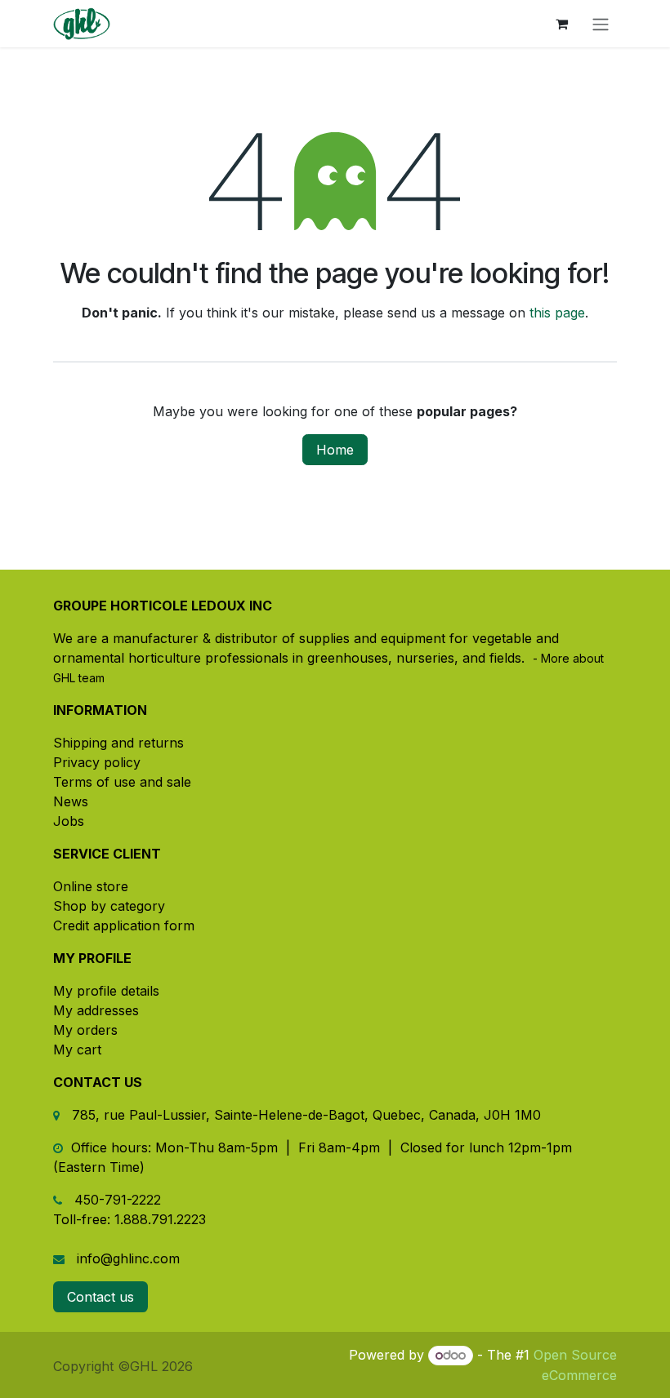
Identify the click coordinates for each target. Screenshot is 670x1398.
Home (335, 450)
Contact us (100, 1297)
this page (557, 312)
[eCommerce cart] (561, 23)
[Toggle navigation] (600, 24)
